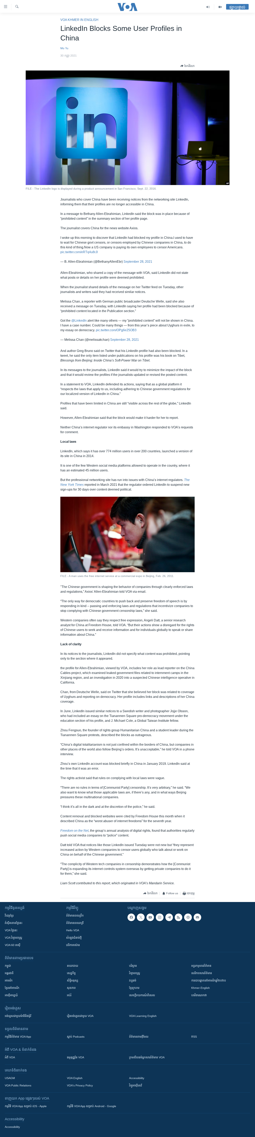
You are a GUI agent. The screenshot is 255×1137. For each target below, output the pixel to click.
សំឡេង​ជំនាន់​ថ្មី (74, 937)
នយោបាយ (72, 965)
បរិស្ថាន (133, 965)
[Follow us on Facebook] (131, 917)
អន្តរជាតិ (9, 973)
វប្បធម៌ (132, 980)
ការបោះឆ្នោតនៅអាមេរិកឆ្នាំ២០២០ (208, 980)
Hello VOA (72, 930)
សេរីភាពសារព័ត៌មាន (201, 973)
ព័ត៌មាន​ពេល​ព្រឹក (75, 915)
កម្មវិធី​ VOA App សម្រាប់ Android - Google (91, 1106)
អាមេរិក (9, 980)
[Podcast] (188, 917)
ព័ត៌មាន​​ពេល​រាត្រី (75, 922)
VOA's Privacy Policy (80, 1085)
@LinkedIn (79, 320)
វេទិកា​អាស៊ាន (73, 945)
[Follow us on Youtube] (150, 917)
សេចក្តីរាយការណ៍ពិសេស (142, 995)
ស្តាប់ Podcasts (75, 1036)
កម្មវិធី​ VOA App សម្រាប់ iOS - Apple (26, 1106)
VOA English (74, 1078)
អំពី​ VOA (10, 1057)
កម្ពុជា (8, 965)
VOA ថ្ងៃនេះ (11, 930)
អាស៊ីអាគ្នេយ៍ (11, 995)
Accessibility (136, 1078)
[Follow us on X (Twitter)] (140, 917)
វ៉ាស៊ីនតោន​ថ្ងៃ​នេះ (13, 922)
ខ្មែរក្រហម (134, 987)
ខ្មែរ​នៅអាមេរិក (12, 987)
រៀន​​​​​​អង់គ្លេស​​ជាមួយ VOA (80, 1016)
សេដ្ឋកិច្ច (71, 973)
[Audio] (208, 7)
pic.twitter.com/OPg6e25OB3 (116, 330)
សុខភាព (71, 987)
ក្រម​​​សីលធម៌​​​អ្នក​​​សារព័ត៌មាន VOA (147, 1057)
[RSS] (178, 917)
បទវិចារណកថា (199, 995)
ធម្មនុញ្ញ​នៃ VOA (75, 1057)
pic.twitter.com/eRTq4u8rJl (79, 252)
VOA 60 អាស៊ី (12, 945)
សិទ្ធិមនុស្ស (72, 980)
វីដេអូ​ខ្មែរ (9, 915)
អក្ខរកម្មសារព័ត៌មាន (201, 965)
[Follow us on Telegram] (169, 917)
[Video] (220, 7)
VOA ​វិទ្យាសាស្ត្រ (13, 937)
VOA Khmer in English (79, 20)
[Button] (187, 66)
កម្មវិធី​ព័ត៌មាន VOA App (18, 1036)
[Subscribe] (197, 917)
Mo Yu (64, 48)
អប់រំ (69, 995)
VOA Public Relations (18, 1085)
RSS (194, 1036)
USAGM (10, 1078)
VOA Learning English (143, 1016)
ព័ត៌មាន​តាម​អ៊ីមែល (138, 1036)
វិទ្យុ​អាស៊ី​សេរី (135, 1085)
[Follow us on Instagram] (159, 917)
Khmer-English (200, 987)
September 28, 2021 (138, 261)
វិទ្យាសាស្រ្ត (134, 973)
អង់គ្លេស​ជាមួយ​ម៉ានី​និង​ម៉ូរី (18, 1016)
